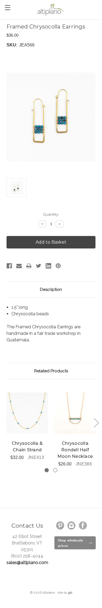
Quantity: (51, 214)
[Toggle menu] (7, 7)
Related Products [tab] (51, 370)
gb (70, 592)
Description (51, 289)
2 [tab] (55, 470)
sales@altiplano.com (27, 562)
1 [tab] (47, 470)
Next (96, 422)
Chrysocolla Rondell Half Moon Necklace (75, 450)
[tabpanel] (27, 423)
